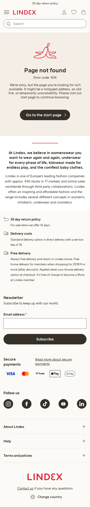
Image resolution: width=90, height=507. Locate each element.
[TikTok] (45, 404)
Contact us (25, 488)
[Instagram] (8, 404)
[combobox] (45, 23)
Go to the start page (43, 115)
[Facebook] (26, 404)
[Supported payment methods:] (45, 374)
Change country (50, 497)
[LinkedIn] (82, 404)
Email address (15, 314)
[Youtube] (63, 404)
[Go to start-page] (24, 12)
